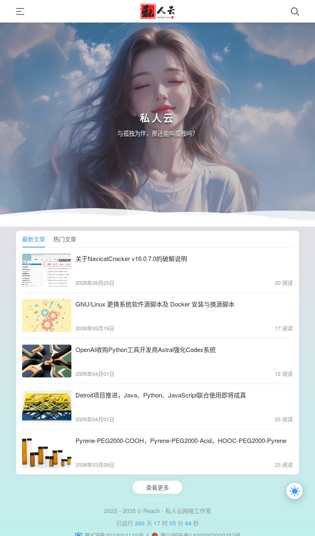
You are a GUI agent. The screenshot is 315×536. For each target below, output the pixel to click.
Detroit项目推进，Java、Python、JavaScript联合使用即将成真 (160, 395)
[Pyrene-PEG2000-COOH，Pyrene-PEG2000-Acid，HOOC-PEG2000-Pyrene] (46, 452)
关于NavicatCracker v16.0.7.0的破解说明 (131, 258)
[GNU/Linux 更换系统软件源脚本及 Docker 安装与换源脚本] (46, 315)
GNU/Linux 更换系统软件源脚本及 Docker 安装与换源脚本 (155, 304)
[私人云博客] (157, 11)
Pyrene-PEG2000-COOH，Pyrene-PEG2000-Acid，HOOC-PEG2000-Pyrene (180, 440)
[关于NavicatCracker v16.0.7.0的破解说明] (46, 270)
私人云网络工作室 (188, 510)
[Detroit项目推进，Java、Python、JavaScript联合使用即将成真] (46, 406)
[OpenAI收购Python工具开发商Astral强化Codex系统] (46, 361)
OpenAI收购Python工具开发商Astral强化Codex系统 (145, 349)
